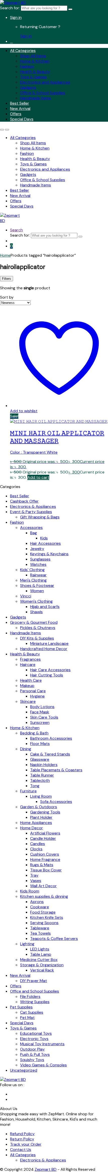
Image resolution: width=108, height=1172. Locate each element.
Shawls (36, 611)
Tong (34, 785)
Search (16, 230)
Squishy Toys (32, 1059)
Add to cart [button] (38, 477)
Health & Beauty (35, 71)
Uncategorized (23, 1070)
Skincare (28, 701)
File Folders (30, 996)
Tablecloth (40, 780)
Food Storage (43, 912)
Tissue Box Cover (46, 870)
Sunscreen (39, 722)
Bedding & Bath (34, 733)
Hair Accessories (45, 543)
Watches (38, 564)
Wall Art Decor (43, 885)
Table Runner (42, 775)
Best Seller (19, 103)
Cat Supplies (31, 1012)
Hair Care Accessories (50, 669)
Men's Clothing (33, 580)
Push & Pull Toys (35, 1054)
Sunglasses (40, 559)
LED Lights (39, 949)
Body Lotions (42, 706)
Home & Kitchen (34, 61)
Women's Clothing (36, 601)
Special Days (21, 119)
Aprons (37, 901)
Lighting (27, 943)
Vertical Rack (42, 970)
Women (37, 590)
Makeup (27, 685)
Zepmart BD (46, 1169)
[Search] (70, 9)
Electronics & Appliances (33, 506)
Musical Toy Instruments (42, 1044)
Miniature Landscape (49, 643)
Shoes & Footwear (37, 585)
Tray (34, 875)
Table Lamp (40, 954)
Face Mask (39, 712)
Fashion (27, 66)
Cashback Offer (24, 501)
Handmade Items (35, 98)
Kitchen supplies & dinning (44, 896)
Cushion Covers (44, 854)
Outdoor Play (32, 1049)
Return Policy (22, 1139)
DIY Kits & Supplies (37, 638)
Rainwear (38, 575)
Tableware (39, 928)
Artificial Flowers (45, 833)
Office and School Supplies (34, 991)
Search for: (10, 8)
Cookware (39, 907)
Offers (15, 113)
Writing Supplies (34, 1001)
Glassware (39, 759)
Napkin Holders (44, 764)
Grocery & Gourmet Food (34, 622)
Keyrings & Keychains (49, 554)
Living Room (41, 796)
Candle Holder (43, 838)
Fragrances (30, 659)
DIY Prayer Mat (33, 980)
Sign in (16, 17)
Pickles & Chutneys (37, 627)
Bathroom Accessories (51, 738)
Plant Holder (41, 817)
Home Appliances (36, 822)
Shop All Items (33, 55)
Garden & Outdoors (38, 806)
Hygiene (37, 696)
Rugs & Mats (41, 864)
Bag (33, 532)
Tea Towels (40, 933)
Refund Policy (22, 1133)
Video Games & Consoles (43, 1065)
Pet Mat (27, 1017)
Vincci (25, 596)
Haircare (27, 664)
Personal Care (33, 691)
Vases (35, 880)
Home (5, 255)
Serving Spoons (44, 922)
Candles (37, 843)
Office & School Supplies (42, 92)
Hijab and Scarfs (45, 606)
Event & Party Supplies (31, 511)
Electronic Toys (34, 1038)
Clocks (36, 849)
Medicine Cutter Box (39, 959)
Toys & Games (33, 77)
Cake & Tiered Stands (50, 754)
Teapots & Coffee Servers (54, 938)
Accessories (31, 527)
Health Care (31, 680)
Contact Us (20, 1149)
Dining (25, 748)
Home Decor (31, 828)
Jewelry (37, 548)
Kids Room (29, 891)
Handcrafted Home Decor (43, 648)
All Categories (23, 50)
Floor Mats (40, 743)
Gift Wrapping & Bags (40, 517)
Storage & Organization (42, 965)
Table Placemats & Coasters (56, 770)
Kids (44, 538)
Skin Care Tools (44, 717)
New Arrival (20, 108)
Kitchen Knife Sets (46, 917)
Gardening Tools (45, 812)
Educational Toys (36, 1033)
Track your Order (25, 1144)
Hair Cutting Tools (46, 675)
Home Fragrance (45, 859)
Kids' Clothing (32, 569)
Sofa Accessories (56, 801)
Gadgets (28, 87)
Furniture (28, 791)
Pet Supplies (21, 1007)
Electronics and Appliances (45, 82)
